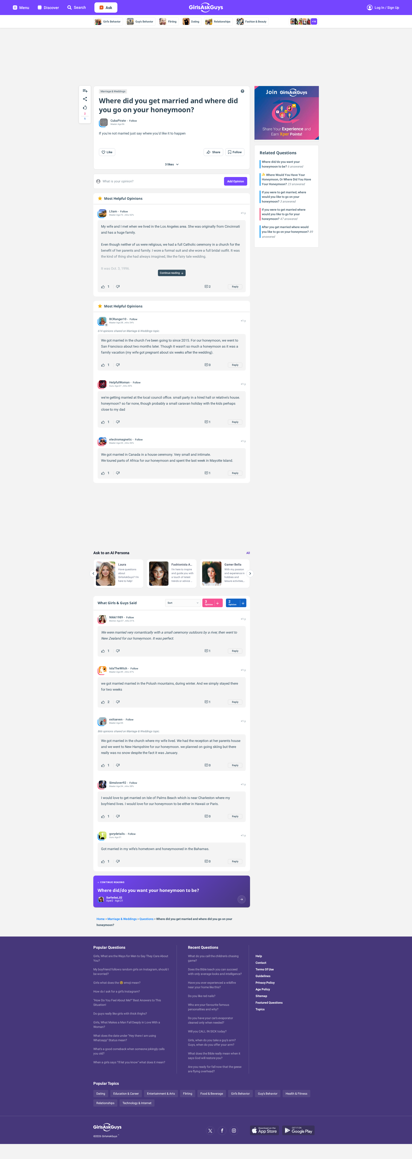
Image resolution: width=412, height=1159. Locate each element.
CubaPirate (118, 120)
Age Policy (263, 989)
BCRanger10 (117, 319)
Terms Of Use (265, 969)
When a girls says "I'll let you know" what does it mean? (129, 1062)
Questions (146, 919)
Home (101, 919)
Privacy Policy (265, 982)
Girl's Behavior (112, 21)
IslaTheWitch (118, 668)
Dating (195, 21)
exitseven (116, 719)
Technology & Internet (137, 1103)
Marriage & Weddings (113, 91)
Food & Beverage (211, 1093)
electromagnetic (120, 439)
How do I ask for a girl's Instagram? (116, 991)
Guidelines (263, 976)
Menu (24, 7)
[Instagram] (234, 1130)
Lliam (113, 211)
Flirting (172, 21)
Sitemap (261, 996)
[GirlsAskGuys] (107, 1130)
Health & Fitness (296, 1093)
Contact (261, 962)
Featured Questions (269, 1002)
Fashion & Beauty (255, 21)
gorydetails (117, 833)
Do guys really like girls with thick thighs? (120, 1013)
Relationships (222, 21)
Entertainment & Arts (161, 1093)
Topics (260, 1009)
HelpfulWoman (119, 382)
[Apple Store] (266, 1131)
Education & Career (126, 1093)
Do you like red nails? (201, 996)
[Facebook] (222, 1130)
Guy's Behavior (144, 21)
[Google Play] (300, 1131)
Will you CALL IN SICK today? (207, 1031)
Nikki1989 (116, 617)
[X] (210, 1130)
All (248, 553)
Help (259, 956)
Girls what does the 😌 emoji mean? (117, 982)
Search (80, 7)
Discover (51, 7)
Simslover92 (117, 782)
